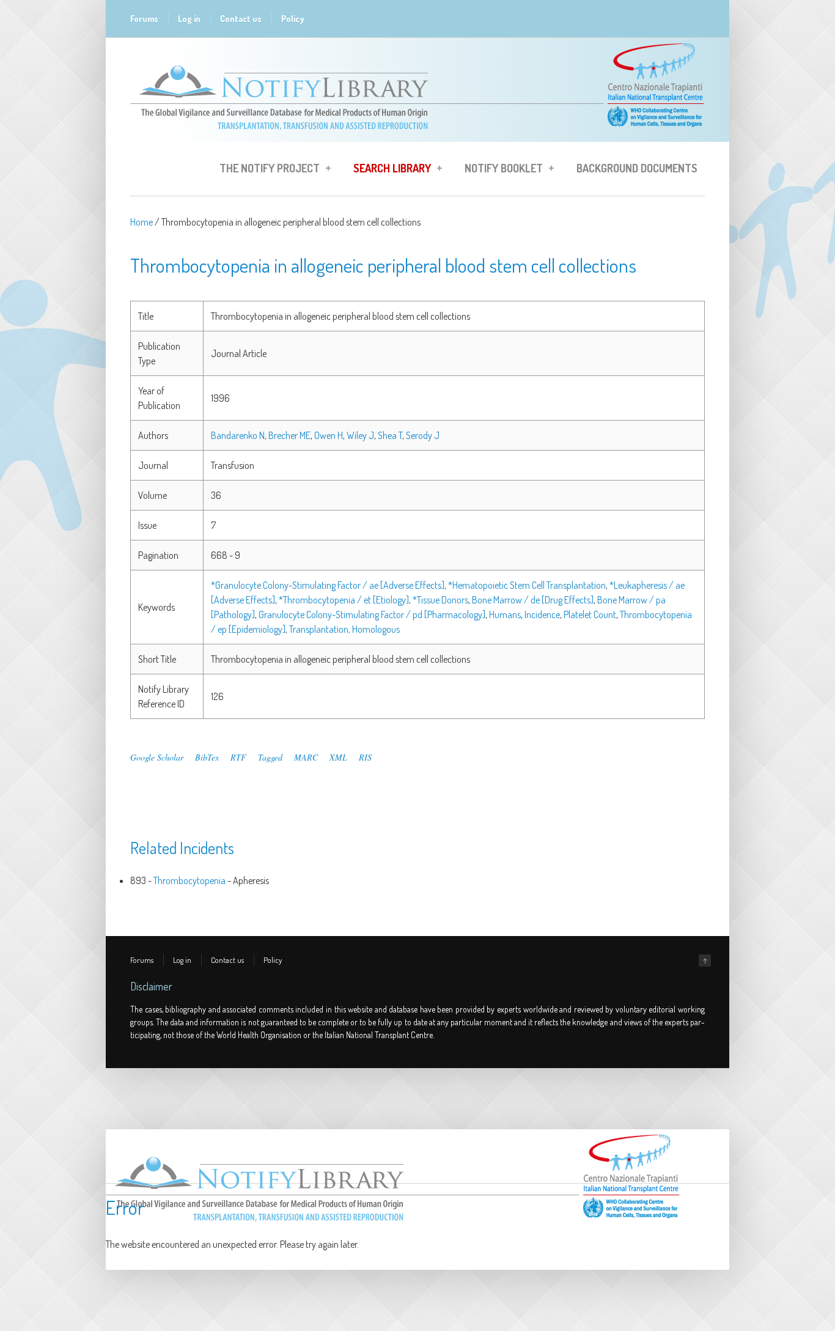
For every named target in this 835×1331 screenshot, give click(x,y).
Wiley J (360, 435)
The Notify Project (266, 170)
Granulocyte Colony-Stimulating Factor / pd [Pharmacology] (372, 614)
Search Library (388, 170)
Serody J (423, 435)
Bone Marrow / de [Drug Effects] (533, 600)
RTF (238, 757)
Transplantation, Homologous (344, 629)
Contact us (241, 18)
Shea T (390, 435)
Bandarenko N (238, 435)
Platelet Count (590, 614)
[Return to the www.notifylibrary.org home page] (417, 136)
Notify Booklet (500, 170)
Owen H (328, 435)
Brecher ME (289, 435)
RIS (365, 757)
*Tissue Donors (440, 600)
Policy (292, 18)
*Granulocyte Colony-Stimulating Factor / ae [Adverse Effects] (327, 585)
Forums (144, 18)
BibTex (207, 757)
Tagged (270, 757)
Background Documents (636, 168)
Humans (505, 614)
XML (338, 757)
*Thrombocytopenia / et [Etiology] (344, 600)
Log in (189, 18)
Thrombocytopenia (189, 880)
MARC (306, 757)
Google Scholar (156, 757)
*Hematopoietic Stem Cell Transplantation (527, 585)
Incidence (542, 614)
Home (141, 222)
